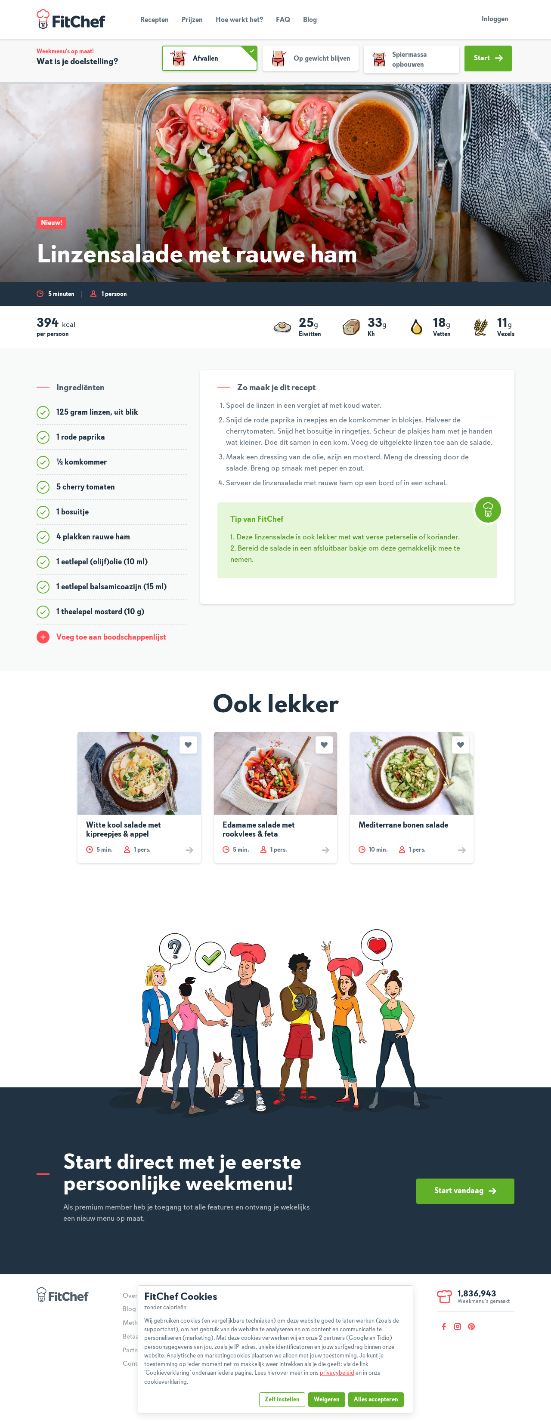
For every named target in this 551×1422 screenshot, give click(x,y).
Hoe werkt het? (239, 20)
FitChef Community (71, 19)
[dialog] (275, 1349)
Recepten (154, 20)
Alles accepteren (376, 1400)
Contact (134, 1363)
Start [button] (482, 58)
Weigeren (327, 1400)
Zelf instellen (282, 1400)
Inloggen (495, 19)
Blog (310, 20)
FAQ (283, 20)
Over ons (136, 1296)
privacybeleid (337, 1373)
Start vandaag (458, 1191)
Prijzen (192, 20)
